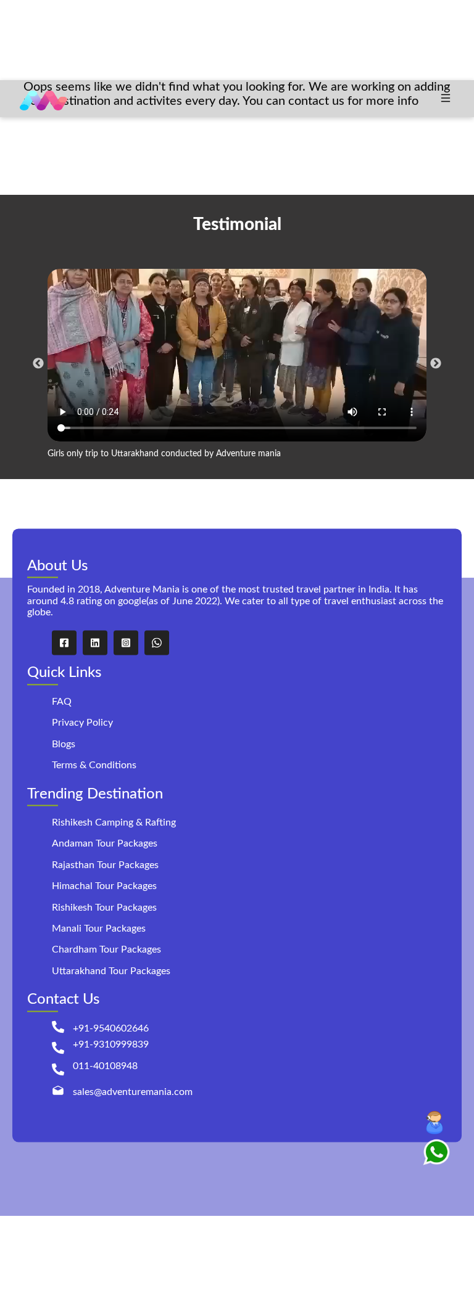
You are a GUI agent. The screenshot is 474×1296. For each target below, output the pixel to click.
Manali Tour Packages (99, 928)
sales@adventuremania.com (133, 1092)
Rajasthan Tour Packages (105, 865)
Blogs (63, 744)
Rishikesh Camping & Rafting (114, 823)
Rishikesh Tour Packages (104, 908)
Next (436, 364)
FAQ (62, 702)
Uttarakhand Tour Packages (111, 971)
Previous (38, 364)
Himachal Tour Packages (104, 887)
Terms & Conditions (94, 766)
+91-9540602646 (111, 1028)
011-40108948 (105, 1066)
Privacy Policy (82, 723)
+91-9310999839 (111, 1045)
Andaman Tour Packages (104, 844)
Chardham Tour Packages (106, 950)
